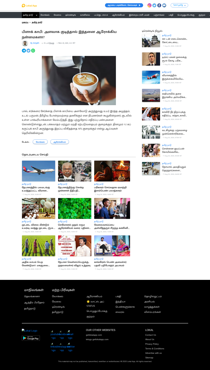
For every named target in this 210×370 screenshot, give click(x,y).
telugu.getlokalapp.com (97, 339)
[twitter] (28, 52)
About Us (149, 339)
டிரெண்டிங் (58, 307)
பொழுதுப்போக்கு (97, 311)
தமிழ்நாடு (30, 308)
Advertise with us (153, 353)
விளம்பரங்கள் (152, 312)
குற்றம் (91, 316)
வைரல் (119, 312)
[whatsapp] (33, 52)
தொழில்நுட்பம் (153, 296)
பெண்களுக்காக (125, 307)
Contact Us (150, 335)
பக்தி (118, 296)
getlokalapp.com (94, 335)
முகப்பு (25, 22)
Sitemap (149, 357)
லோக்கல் (57, 296)
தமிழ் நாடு (28, 15)
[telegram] (24, 52)
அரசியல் (149, 301)
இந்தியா (120, 301)
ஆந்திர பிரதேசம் (34, 302)
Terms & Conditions (154, 348)
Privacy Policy (152, 344)
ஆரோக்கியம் (94, 296)
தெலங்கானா (32, 296)
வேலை (56, 301)
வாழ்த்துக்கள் (152, 307)
